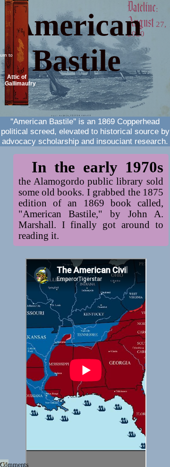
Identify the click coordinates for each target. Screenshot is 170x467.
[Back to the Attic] (16, 102)
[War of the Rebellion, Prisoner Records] (76, 91)
